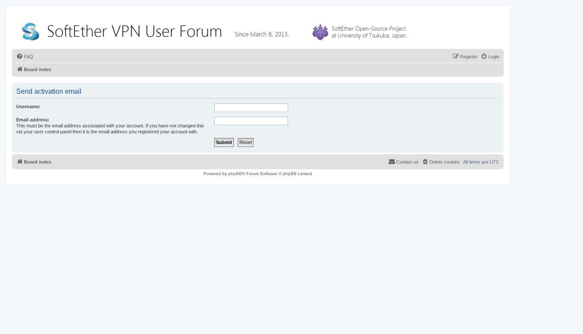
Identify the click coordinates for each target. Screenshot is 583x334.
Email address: (33, 119)
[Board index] (216, 29)
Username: (28, 106)
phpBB (235, 173)
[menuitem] (24, 57)
